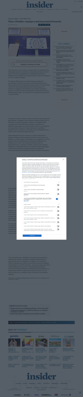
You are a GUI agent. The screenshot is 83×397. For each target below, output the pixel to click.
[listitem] (41, 182)
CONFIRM (32, 235)
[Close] (64, 160)
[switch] (57, 185)
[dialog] (41, 198)
